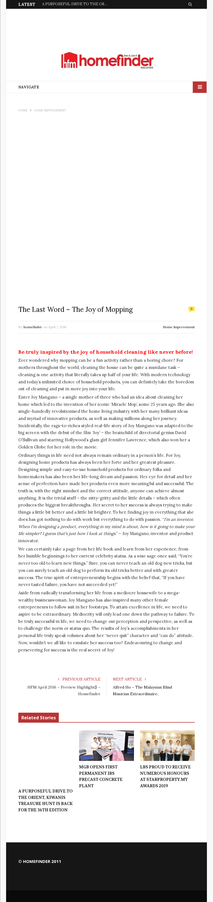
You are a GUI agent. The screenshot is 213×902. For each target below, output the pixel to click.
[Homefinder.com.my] (106, 60)
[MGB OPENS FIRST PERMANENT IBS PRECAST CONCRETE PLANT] (106, 745)
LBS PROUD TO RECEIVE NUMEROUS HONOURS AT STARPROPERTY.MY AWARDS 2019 (165, 776)
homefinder (33, 327)
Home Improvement (179, 327)
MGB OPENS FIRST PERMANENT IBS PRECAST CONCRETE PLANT (75, 4)
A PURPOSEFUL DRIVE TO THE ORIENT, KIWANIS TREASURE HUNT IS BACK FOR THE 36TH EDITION (45, 800)
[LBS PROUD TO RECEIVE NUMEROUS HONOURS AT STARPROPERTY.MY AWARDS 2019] (167, 745)
